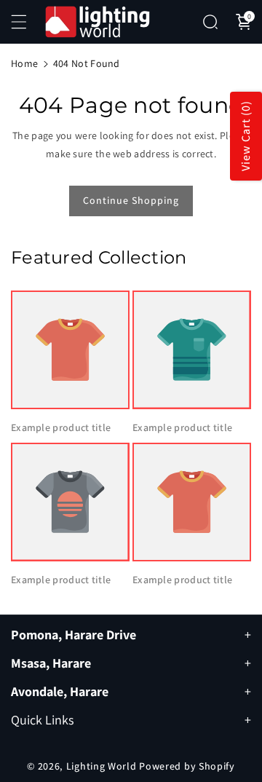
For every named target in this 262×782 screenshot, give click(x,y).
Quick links (42, 719)
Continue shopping (131, 200)
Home (24, 63)
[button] (27, 22)
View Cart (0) (245, 136)
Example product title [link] (61, 427)
